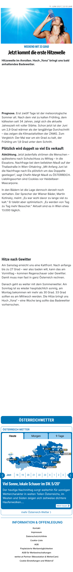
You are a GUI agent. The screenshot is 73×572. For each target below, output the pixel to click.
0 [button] (49, 475)
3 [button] (63, 475)
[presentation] (2, 475)
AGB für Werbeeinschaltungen (36, 552)
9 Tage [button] (60, 436)
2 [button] (58, 475)
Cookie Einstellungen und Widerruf (36, 560)
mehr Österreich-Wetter (35, 512)
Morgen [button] (36, 436)
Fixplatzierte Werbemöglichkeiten (36, 548)
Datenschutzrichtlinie (36, 536)
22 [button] (39, 475)
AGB (36, 544)
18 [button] (17, 475)
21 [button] (34, 475)
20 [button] (28, 475)
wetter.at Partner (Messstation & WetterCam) (37, 556)
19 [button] (22, 475)
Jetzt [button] (8, 475)
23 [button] (45, 475)
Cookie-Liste (36, 540)
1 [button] (54, 475)
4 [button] (67, 475)
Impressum (36, 532)
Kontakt (36, 528)
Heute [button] (12, 436)
